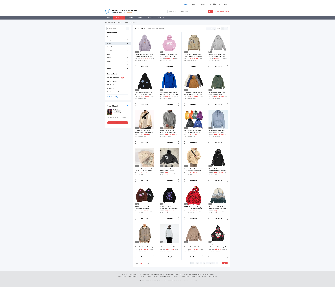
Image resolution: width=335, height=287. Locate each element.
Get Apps (217, 4)
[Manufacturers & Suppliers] (116, 3)
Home (109, 18)
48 (148, 263)
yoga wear (110, 68)
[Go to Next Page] (226, 28)
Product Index (197, 274)
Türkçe (198, 276)
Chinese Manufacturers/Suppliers (147, 274)
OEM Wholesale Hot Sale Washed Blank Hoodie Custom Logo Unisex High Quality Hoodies (193, 94)
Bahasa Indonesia (213, 276)
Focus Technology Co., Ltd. (156, 280)
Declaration (185, 280)
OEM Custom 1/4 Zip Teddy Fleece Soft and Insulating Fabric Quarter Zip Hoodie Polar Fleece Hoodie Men (218, 208)
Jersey (109, 40)
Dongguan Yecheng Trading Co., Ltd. (124, 10)
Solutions (140, 18)
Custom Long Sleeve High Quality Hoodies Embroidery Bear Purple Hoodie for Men (144, 56)
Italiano (156, 276)
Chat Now (118, 111)
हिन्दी (188, 276)
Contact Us (161, 18)
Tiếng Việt (204, 276)
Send (117, 123)
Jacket (109, 54)
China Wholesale (160, 274)
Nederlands (168, 276)
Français (142, 276)
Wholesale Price (170, 274)
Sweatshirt (110, 47)
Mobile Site (205, 274)
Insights (211, 274)
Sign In (186, 4)
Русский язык (149, 276)
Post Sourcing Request (223, 11)
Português (135, 276)
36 (145, 263)
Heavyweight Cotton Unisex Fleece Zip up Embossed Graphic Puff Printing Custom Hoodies (169, 56)
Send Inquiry (144, 66)
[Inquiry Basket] (210, 4)
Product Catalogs (114, 97)
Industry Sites (179, 274)
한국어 (178, 276)
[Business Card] (127, 106)
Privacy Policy (193, 280)
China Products (133, 274)
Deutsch (162, 276)
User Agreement (177, 280)
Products (120, 18)
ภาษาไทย (193, 276)
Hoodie (109, 43)
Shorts (109, 61)
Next (224, 263)
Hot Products (125, 274)
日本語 (183, 276)
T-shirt (109, 65)
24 (141, 263)
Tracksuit (109, 50)
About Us (130, 18)
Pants (109, 57)
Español (129, 276)
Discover (150, 18)
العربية (174, 276)
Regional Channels (188, 274)
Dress (108, 36)
